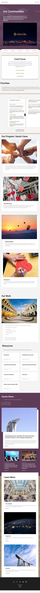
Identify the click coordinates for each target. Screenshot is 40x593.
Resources (35, 50)
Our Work (27, 50)
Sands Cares (20, 50)
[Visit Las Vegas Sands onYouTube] (26, 582)
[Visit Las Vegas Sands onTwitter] (17, 582)
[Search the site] (36, 2)
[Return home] (5, 2)
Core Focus (5, 50)
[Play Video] (20, 34)
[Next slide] (25, 115)
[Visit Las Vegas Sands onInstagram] (20, 582)
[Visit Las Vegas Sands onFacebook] (14, 582)
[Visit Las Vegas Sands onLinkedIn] (23, 582)
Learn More (6, 359)
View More (5, 403)
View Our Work (9, 338)
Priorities (12, 50)
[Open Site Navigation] (38, 2)
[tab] (19, 96)
